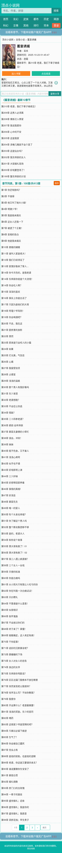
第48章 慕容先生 (9, 501)
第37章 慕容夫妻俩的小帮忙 (15, 431)
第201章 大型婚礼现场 (12, 163)
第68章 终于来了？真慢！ (14, 628)
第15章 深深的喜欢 (10, 291)
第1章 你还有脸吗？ (11, 189)
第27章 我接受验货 (10, 368)
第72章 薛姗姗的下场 (11, 654)
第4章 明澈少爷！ (10, 208)
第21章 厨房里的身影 (11, 329)
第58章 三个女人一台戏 (12, 565)
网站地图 (31, 848)
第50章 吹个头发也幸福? (13, 514)
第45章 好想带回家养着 (12, 482)
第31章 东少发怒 (9, 393)
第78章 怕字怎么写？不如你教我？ (18, 692)
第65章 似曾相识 (9, 609)
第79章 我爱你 (8, 698)
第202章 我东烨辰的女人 (13, 157)
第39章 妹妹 (7, 444)
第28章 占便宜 (8, 374)
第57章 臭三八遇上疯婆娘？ (15, 558)
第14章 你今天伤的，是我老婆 (16, 272)
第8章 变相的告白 (10, 234)
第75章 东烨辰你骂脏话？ (14, 673)
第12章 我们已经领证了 (12, 259)
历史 (46, 19)
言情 (15, 25)
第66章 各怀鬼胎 (9, 616)
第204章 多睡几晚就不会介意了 (16, 144)
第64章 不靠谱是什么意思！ (15, 603)
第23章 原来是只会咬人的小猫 (16, 342)
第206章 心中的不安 (11, 131)
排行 (36, 25)
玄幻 (15, 19)
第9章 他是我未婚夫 (11, 240)
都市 (36, 19)
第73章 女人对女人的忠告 (14, 660)
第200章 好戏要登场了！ (13, 169)
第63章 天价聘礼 (9, 597)
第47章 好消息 (8, 495)
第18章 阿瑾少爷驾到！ (12, 310)
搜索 (56, 10)
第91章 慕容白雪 (9, 775)
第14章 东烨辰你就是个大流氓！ (17, 278)
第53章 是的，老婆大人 (12, 533)
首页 (5, 19)
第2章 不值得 (7, 196)
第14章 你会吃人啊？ (11, 285)
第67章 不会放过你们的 (12, 622)
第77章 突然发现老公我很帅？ (16, 686)
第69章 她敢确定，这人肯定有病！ (18, 635)
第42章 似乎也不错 (10, 463)
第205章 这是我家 (10, 138)
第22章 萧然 (7, 336)
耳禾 (26, 50)
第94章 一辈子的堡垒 (11, 794)
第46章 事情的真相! (11, 488)
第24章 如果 (7, 348)
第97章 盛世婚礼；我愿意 (14, 813)
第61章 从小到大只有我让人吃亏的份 (19, 584)
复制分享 (54, 93)
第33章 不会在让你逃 (11, 406)
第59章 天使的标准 (10, 571)
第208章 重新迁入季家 (12, 119)
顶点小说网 (10, 5)
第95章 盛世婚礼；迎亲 (12, 800)
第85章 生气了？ (9, 737)
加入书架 (16, 73)
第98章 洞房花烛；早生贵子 (15, 819)
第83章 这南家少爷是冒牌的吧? (16, 724)
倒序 (57, 183)
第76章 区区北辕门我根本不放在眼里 (19, 679)
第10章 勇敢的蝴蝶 (10, 247)
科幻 (5, 25)
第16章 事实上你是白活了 (14, 298)
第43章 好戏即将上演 (11, 469)
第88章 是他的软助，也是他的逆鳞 (18, 756)
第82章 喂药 (7, 718)
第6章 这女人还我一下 (12, 221)
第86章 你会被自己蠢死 (12, 743)
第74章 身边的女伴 (10, 667)
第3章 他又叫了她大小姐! (13, 202)
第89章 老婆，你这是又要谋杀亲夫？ (19, 762)
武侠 (25, 19)
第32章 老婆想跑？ (10, 399)
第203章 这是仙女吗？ (12, 150)
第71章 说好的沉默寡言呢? (14, 648)
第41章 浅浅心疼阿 (10, 457)
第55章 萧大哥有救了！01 (14, 546)
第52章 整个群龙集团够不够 (15, 527)
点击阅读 (45, 73)
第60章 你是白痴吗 (10, 578)
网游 (56, 19)
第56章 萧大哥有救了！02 (14, 552)
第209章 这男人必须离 (12, 112)
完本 (46, 25)
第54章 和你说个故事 (11, 539)
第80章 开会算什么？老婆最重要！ (18, 705)
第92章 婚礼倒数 (9, 781)
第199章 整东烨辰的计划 (13, 176)
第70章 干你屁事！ (10, 641)
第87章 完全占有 (9, 749)
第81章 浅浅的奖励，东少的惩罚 (17, 711)
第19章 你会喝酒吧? (11, 317)
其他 (25, 25)
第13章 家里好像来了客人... (15, 266)
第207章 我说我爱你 (11, 125)
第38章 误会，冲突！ (11, 438)
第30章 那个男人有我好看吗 (15, 387)
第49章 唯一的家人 (10, 508)
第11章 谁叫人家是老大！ (14, 253)
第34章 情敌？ (8, 412)
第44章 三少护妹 (9, 476)
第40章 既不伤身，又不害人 (15, 450)
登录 (56, 25)
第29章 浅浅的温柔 (10, 380)
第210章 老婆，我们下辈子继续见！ (19, 106)
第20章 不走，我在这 (11, 323)
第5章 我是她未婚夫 (11, 215)
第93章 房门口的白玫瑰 (12, 788)
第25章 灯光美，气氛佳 (12, 355)
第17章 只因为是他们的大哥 (15, 304)
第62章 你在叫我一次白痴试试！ (17, 590)
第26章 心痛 (7, 361)
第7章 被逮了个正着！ (12, 228)
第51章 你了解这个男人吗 (14, 520)
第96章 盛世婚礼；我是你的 (15, 807)
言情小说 (20, 39)
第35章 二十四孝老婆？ (12, 418)
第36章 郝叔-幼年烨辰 (12, 425)
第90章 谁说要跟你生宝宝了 (15, 768)
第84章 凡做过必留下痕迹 (14, 730)
